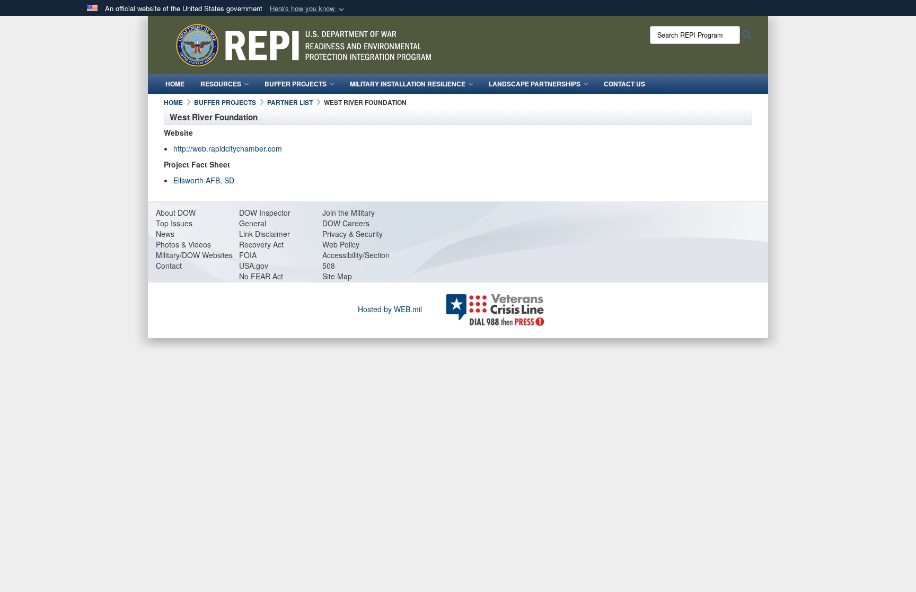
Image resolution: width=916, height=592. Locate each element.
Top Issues (174, 223)
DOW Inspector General (264, 217)
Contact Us (624, 84)
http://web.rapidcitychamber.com (227, 148)
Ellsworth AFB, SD (203, 180)
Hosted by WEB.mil (390, 309)
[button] (308, 8)
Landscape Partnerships (534, 84)
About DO (172, 212)
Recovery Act (261, 244)
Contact (169, 265)
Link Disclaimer (264, 233)
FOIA (248, 255)
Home (174, 84)
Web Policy (340, 244)
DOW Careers (345, 223)
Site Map (337, 276)
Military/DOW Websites (194, 255)
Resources (220, 84)
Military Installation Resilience (407, 84)
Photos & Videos (183, 244)
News (165, 233)
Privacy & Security (352, 233)
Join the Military (348, 212)
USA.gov (253, 265)
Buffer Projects (296, 84)
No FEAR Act (261, 276)
